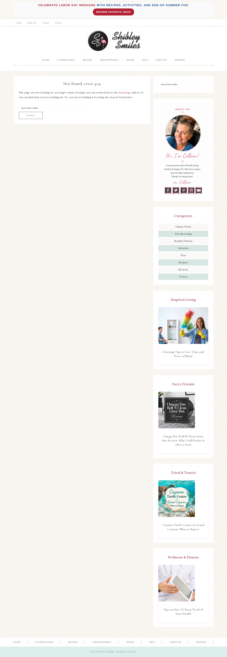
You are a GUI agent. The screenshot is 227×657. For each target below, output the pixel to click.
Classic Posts (183, 226)
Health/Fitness (183, 240)
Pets (183, 255)
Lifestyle (183, 248)
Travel (183, 276)
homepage (125, 92)
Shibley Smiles (113, 41)
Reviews (183, 269)
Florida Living (183, 233)
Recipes (183, 262)
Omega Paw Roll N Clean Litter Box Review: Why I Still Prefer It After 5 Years (183, 440)
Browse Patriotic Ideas (113, 12)
